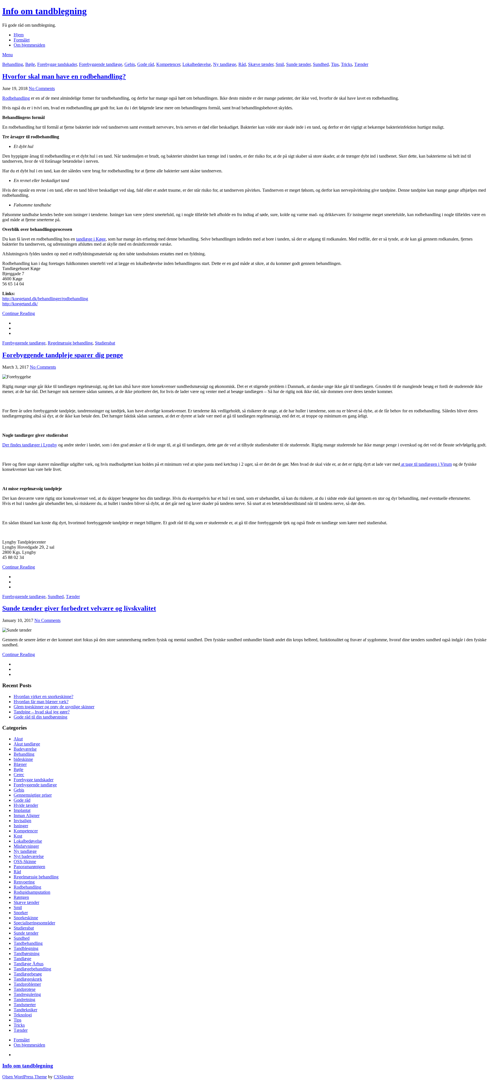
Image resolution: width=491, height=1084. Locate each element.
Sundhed (321, 64)
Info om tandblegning (44, 11)
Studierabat (105, 343)
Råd (242, 64)
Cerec (19, 774)
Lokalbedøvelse (196, 64)
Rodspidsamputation (32, 892)
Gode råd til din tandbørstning (40, 717)
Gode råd (145, 64)
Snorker (21, 912)
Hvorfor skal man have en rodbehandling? (64, 76)
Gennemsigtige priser (33, 795)
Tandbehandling (28, 943)
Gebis (129, 64)
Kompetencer (168, 64)
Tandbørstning (26, 953)
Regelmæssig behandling (70, 343)
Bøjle (30, 64)
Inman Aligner (26, 815)
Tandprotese (25, 989)
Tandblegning (26, 948)
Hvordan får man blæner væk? (41, 701)
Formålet (22, 39)
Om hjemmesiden (29, 45)
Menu (7, 54)
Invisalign (22, 820)
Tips (335, 64)
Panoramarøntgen (29, 866)
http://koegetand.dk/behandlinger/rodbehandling (45, 298)
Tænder (361, 64)
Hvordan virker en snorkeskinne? (43, 696)
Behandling (12, 64)
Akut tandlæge (27, 744)
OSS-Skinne (25, 861)
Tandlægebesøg (28, 974)
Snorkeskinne (26, 917)
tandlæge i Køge (91, 239)
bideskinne (23, 759)
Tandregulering (27, 994)
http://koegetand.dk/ (20, 303)
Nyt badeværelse (29, 856)
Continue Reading (18, 313)
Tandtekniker (25, 1009)
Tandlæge (22, 958)
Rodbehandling (16, 98)
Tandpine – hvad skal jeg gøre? (42, 711)
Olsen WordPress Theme (24, 1076)
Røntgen (21, 897)
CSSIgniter (64, 1076)
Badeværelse (25, 749)
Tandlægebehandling (32, 968)
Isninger (21, 825)
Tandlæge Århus (28, 963)
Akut (18, 738)
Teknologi (23, 1014)
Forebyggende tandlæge (100, 64)
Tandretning (24, 999)
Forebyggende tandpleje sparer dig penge (62, 355)
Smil (280, 64)
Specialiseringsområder (34, 922)
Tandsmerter (25, 1004)
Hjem (19, 34)
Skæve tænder (260, 64)
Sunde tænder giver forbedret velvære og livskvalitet (79, 608)
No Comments (42, 88)
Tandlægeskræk (28, 979)
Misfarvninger (26, 846)
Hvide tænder (26, 805)
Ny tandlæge (224, 64)
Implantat (22, 810)
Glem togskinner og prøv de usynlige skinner (54, 706)
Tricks (346, 64)
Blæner (20, 764)
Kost (18, 836)
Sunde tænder (298, 64)
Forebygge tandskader (57, 64)
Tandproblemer (27, 984)
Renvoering (24, 882)
